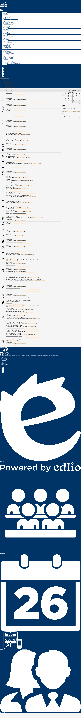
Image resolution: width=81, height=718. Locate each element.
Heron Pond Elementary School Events (69, 108)
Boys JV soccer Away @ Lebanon (12, 290)
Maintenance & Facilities (7, 46)
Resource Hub (6, 59)
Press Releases (4, 362)
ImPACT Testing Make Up (10, 182)
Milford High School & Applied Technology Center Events (71, 111)
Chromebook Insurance (7, 51)
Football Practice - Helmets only (11, 156)
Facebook (3, 68)
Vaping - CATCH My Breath (10, 62)
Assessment (6, 35)
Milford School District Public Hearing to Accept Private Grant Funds (18, 195)
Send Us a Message (7, 33)
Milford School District (7, 82)
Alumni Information (5, 357)
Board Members (6, 30)
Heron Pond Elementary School (9, 84)
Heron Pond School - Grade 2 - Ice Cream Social (14, 320)
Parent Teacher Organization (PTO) (9, 58)
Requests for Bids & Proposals (8, 24)
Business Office (6, 41)
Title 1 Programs (6, 39)
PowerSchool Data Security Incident (9, 23)
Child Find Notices (7, 50)
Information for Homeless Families (9, 55)
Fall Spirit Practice (9, 176)
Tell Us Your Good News (10, 53)
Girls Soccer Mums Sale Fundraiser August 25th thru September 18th (18, 257)
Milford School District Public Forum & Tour (14, 253)
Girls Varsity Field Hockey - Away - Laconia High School (16, 271)
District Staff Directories (7, 20)
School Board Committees (10, 16)
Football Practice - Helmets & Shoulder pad (13, 201)
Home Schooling (6, 38)
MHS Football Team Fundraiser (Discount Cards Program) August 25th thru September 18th (22, 259)
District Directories (5, 359)
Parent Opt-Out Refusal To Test (9, 57)
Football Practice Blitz (10, 162)
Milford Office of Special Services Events (69, 114)
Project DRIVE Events (66, 116)
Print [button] (69, 90)
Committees (6, 14)
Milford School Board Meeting (11, 192)
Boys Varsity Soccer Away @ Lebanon (13, 288)
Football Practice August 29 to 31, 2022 (13, 308)
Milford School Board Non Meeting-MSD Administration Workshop (18, 207)
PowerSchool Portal (7, 56)
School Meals (4, 363)
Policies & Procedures (7, 32)
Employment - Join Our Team (8, 22)
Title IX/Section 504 (7, 27)
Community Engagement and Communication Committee (16, 213)
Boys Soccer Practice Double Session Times (13, 133)
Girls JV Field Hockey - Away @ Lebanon (13, 333)
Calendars (5, 13)
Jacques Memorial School (8, 85)
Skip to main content (3, 0)
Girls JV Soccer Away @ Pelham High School (14, 336)
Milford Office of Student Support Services (10, 87)
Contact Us (5, 18)
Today (63, 103)
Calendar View (78, 103)
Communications (4, 358)
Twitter (3, 72)
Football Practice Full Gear (10, 210)
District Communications (7, 52)
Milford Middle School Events (67, 113)
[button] (4, 12)
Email (3, 74)
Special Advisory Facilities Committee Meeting (14, 139)
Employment (4, 360)
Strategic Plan (6, 25)
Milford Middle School (7, 83)
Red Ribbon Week (9, 93)
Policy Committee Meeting (10, 265)
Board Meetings (6, 29)
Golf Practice (8, 179)
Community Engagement (8, 17)
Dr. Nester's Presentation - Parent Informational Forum (14, 63)
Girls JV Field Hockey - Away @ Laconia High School (15, 276)
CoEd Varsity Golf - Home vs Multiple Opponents (15, 317)
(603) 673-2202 (22, 355)
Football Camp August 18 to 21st (12, 216)
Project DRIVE (6, 86)
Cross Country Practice (10, 187)
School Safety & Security (8, 47)
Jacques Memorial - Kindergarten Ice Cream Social (15, 311)
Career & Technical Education (8, 36)
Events (64, 106)
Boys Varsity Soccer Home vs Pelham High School (15, 322)
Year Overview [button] (73, 90)
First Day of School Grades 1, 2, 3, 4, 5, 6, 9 (14, 339)
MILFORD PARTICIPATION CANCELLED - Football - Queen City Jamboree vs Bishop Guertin (23, 279)
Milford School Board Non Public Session (13, 190)
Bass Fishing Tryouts (9, 101)
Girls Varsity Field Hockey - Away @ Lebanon (14, 325)
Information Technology (7, 45)
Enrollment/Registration (7, 54)
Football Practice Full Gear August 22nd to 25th (14, 242)
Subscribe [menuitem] (78, 90)
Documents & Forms (7, 21)
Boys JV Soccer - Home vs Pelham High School (14, 330)
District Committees (9, 15)
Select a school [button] (4, 81)
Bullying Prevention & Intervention (11, 61)
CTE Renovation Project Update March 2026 (11, 19)
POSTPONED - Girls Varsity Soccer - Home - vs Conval (16, 273)
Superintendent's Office (7, 26)
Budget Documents (9, 42)
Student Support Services (8, 48)
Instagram (3, 70)
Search (3, 76)
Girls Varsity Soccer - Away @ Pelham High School (15, 328)
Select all (79, 117)
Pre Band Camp (8, 228)
